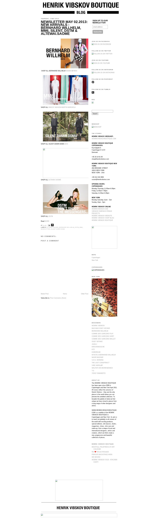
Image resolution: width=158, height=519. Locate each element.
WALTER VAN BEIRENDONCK (102, 368)
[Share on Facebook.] (52, 225)
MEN (75, 71)
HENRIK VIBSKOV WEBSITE (102, 216)
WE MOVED (96, 457)
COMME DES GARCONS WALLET (104, 339)
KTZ (93, 349)
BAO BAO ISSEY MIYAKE (101, 328)
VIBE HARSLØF (97, 365)
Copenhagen (96, 257)
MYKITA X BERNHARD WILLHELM (104, 355)
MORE (47, 221)
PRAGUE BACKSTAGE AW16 (102, 454)
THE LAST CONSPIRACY (100, 363)
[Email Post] (49, 225)
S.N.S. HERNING (98, 360)
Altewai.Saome (52, 227)
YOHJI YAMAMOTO (98, 373)
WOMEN (69, 71)
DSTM (51, 216)
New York (95, 260)
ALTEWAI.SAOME (54, 180)
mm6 (81, 227)
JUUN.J (94, 344)
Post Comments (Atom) (58, 298)
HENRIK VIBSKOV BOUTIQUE (102, 220)
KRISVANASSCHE (98, 347)
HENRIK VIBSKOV (98, 325)
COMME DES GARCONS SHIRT (103, 336)
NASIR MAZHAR (97, 357)
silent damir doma (58, 229)
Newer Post (45, 294)
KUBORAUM (96, 352)
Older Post (84, 294)
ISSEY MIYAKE (97, 341)
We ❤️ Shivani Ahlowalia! (100, 452)
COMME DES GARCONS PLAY (102, 333)
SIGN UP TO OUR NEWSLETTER (100, 22)
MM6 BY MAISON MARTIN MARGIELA (62, 107)
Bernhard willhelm (66, 227)
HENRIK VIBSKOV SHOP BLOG (103, 218)
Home (65, 294)
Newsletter (45, 229)
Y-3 (93, 370)
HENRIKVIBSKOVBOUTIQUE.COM (104, 139)
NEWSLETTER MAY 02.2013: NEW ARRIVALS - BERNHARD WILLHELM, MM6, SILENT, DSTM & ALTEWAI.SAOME (64, 27)
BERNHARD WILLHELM (100, 331)
